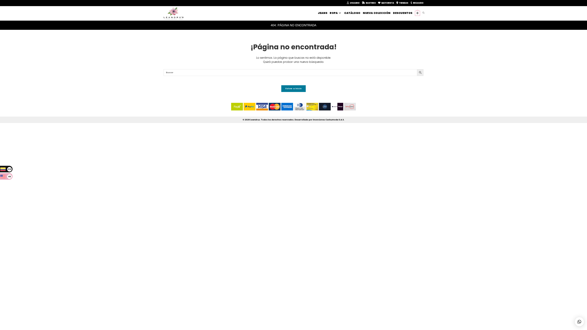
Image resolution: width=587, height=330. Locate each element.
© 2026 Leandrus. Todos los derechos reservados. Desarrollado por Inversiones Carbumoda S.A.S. (293, 119)
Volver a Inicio (293, 88)
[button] (579, 321)
